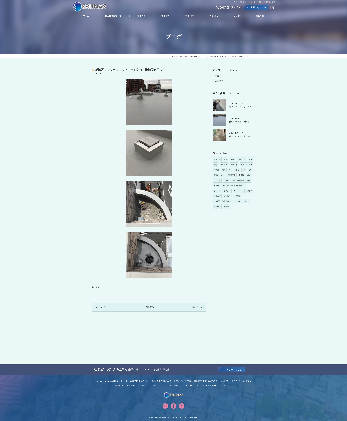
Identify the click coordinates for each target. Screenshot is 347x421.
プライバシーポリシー (222, 191)
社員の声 (217, 196)
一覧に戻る (149, 307)
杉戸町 (226, 206)
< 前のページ (100, 307)
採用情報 (227, 196)
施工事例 (95, 287)
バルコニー (241, 159)
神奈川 (216, 170)
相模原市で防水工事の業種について (237, 180)
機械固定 (234, 165)
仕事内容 (237, 196)
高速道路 (224, 165)
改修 (225, 159)
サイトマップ (225, 385)
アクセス (248, 191)
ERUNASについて (242, 201)
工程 (232, 159)
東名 (250, 159)
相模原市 (217, 206)
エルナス (217, 180)
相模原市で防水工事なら (223, 201)
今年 (250, 170)
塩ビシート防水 (246, 165)
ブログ (218, 76)
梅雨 (224, 170)
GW (243, 170)
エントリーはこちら (256, 7)
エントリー (238, 191)
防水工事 (217, 159)
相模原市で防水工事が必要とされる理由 (229, 185)
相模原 (241, 175)
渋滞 (215, 165)
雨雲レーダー (219, 175)
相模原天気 (231, 175)
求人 (248, 175)
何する (236, 170)
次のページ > (198, 307)
